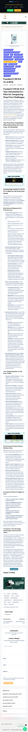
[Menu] (25, 16)
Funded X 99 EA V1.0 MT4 (17, 600)
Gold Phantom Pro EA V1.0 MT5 (10, 697)
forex (12, 595)
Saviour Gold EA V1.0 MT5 (9, 703)
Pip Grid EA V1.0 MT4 (8, 700)
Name (5, 658)
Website (5, 671)
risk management (16, 602)
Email (5, 665)
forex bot (17, 595)
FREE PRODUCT (19, 59)
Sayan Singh (9, 612)
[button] (8, 614)
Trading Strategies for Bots (11, 73)
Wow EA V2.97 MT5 (7, 706)
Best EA (6, 54)
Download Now (14, 569)
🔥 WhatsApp (10, 10)
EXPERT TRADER (18, 56)
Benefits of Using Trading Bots (12, 52)
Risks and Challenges (9, 68)
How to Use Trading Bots (10, 61)
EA (11, 54)
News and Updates (9, 66)
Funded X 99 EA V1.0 (7, 600)
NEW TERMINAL (12, 64)
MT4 (20, 61)
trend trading (11, 604)
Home (3, 26)
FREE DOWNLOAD (8, 59)
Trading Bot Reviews (9, 71)
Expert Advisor (8, 56)
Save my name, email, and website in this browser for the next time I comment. (13, 679)
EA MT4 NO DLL (18, 54)
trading (5, 604)
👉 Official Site (18, 10)
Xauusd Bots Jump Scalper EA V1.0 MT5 (12, 694)
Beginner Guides (8, 26)
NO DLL (18, 66)
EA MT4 (8, 593)
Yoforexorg (7, 75)
